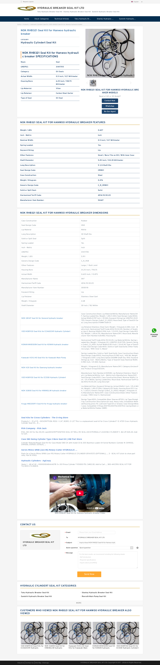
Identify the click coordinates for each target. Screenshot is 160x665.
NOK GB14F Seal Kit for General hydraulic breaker (42, 318)
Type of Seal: (26, 98)
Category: (25, 72)
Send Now (89, 574)
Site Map (38, 663)
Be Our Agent (110, 111)
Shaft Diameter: (27, 160)
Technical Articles (61, 19)
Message (69, 553)
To (67, 538)
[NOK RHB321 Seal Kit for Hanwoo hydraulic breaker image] (109, 53)
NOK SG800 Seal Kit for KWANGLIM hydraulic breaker (44, 391)
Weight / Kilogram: (28, 180)
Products (26, 24)
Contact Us (30, 663)
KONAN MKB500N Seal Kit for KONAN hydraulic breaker (44, 345)
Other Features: (27, 155)
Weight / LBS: (26, 130)
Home (26, 19)
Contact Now (109, 101)
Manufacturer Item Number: (32, 200)
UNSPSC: (24, 67)
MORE (78, 603)
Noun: (23, 62)
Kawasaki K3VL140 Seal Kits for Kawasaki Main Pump (43, 358)
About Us (20, 663)
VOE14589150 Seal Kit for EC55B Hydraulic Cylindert (43, 377)
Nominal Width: (26, 140)
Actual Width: (26, 76)
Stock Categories (42, 19)
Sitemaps (45, 663)
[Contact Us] (154, 332)
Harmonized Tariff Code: (30, 195)
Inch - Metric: (26, 135)
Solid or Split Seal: (28, 190)
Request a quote (28, 2)
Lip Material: (26, 88)
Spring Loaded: (26, 145)
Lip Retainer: (26, 93)
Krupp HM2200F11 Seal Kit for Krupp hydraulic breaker (44, 404)
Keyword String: (27, 150)
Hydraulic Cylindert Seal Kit (39, 24)
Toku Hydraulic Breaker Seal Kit (84, 19)
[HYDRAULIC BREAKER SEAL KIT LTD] (26, 8)
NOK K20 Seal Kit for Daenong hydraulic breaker (41, 368)
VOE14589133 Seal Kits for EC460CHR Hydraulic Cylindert (45, 331)
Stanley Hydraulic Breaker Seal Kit (106, 19)
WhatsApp (110, 106)
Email (68, 533)
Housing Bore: (27, 81)
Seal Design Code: (28, 170)
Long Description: (27, 165)
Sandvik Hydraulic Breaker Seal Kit (128, 19)
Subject (68, 543)
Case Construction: (28, 175)
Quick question (72, 548)
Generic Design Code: (29, 185)
